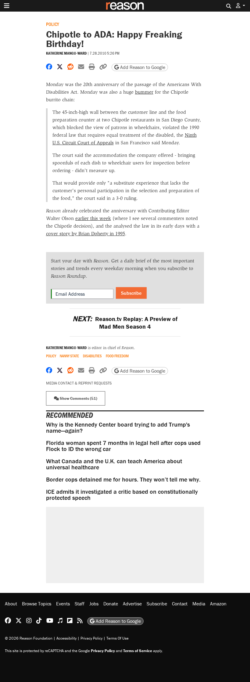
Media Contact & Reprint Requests (79, 383)
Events (63, 604)
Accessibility (66, 638)
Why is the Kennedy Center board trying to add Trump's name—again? (118, 427)
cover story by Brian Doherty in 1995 (85, 233)
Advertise (132, 604)
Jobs (93, 604)
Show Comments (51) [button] (78, 398)
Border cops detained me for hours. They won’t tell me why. (123, 479)
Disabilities (92, 356)
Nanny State (69, 356)
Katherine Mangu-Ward (66, 53)
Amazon (218, 604)
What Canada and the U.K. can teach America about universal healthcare (114, 464)
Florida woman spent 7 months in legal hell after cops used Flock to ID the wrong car (123, 446)
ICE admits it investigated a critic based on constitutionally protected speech (122, 494)
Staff (79, 604)
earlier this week (93, 218)
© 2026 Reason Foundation (28, 638)
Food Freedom (117, 356)
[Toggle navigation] (6, 5)
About (11, 604)
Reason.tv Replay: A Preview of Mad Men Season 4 (125, 322)
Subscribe (131, 293)
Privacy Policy (91, 638)
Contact (180, 604)
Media (198, 604)
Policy (52, 24)
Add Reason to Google (142, 67)
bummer (144, 92)
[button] (240, 5)
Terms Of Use (117, 638)
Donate (110, 604)
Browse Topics (36, 604)
